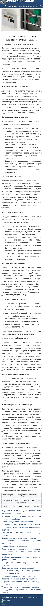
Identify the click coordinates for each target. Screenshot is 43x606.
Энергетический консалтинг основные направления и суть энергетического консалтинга (22, 551)
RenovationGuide (25, 597)
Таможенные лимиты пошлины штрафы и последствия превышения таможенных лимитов (22, 590)
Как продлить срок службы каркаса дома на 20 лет (21, 496)
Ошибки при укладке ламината (14, 546)
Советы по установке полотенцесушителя (19, 579)
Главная (9, 6)
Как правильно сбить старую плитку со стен (20, 576)
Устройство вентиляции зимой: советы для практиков (22, 501)
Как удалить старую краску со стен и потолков (21, 524)
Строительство (30, 6)
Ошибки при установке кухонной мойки (18, 522)
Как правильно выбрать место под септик (21, 506)
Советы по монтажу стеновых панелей (18, 568)
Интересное (17, 44)
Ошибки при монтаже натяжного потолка (19, 538)
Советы (18, 6)
